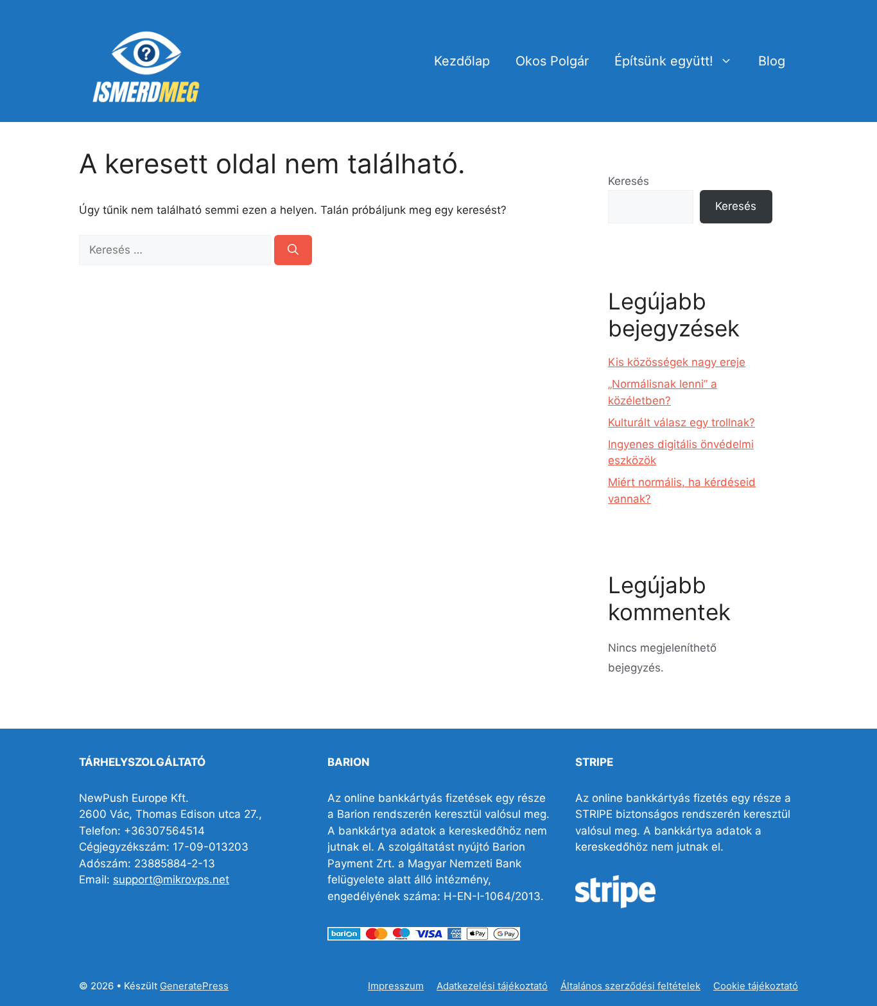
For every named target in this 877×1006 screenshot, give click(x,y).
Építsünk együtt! (663, 61)
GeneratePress (194, 986)
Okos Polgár (552, 61)
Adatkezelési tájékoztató (492, 986)
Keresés (628, 181)
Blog (771, 61)
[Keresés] (293, 250)
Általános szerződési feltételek (630, 986)
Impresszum (396, 986)
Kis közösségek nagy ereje (676, 362)
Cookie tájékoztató (755, 986)
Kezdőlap (462, 61)
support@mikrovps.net (171, 879)
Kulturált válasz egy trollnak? (681, 422)
